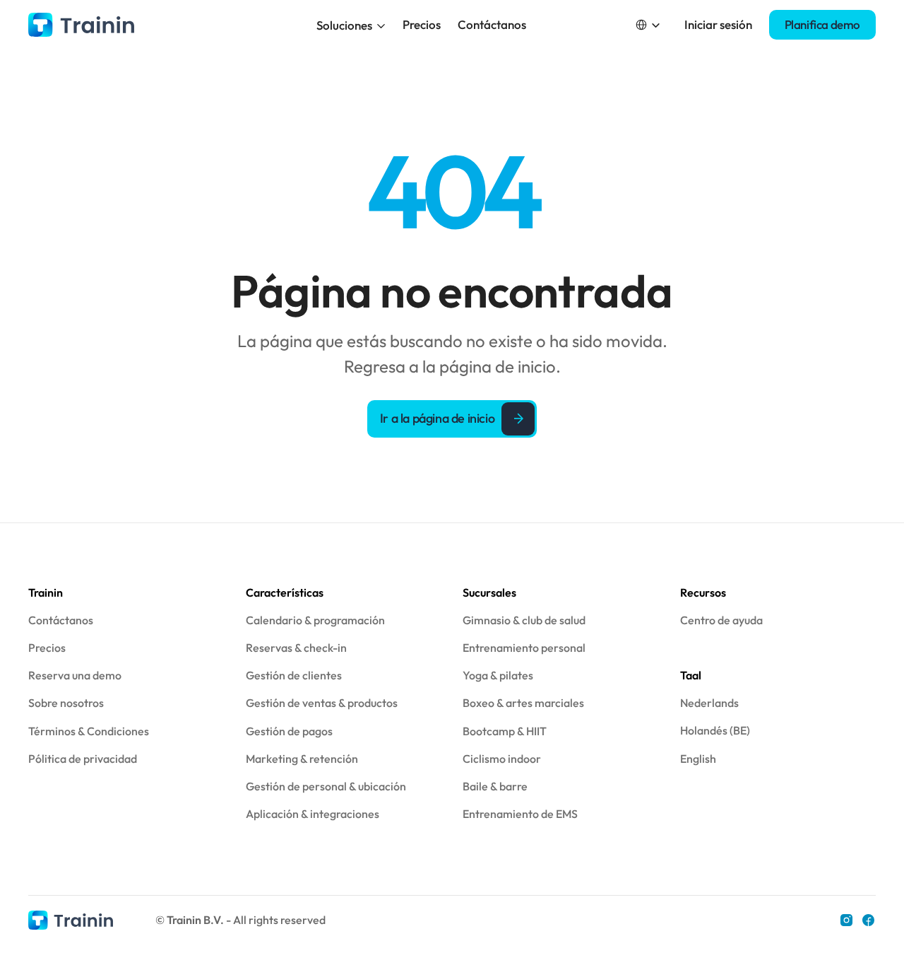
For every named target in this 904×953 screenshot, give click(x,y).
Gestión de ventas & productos (322, 703)
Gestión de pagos (289, 731)
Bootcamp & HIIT (505, 731)
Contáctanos (492, 24)
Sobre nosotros (66, 703)
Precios (422, 24)
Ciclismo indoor (502, 759)
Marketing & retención (302, 759)
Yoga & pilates (498, 675)
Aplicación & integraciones (312, 814)
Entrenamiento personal (524, 648)
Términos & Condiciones (88, 731)
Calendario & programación (315, 620)
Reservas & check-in (296, 648)
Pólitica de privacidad (82, 759)
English (698, 759)
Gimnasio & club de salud (524, 620)
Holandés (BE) (715, 730)
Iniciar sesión (718, 24)
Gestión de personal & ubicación (326, 786)
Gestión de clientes (294, 675)
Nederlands (709, 703)
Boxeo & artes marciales (523, 703)
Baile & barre (495, 786)
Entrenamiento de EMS (520, 814)
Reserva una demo (74, 675)
